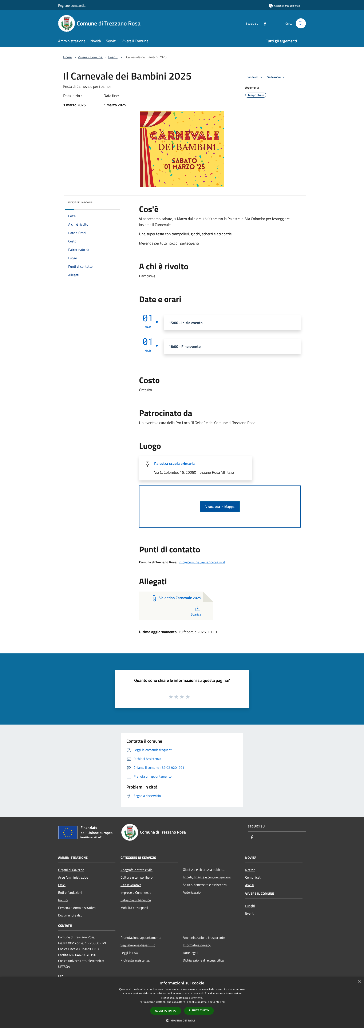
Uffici (62, 884)
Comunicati (253, 877)
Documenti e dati (70, 915)
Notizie (250, 869)
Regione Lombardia (72, 5)
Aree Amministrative (73, 877)
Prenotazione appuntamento (140, 937)
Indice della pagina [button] (80, 202)
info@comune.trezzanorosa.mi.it (202, 562)
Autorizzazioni (193, 892)
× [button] (359, 981)
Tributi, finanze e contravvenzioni (207, 877)
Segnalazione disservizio (137, 945)
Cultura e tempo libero (136, 877)
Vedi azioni (274, 77)
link (222, 1002)
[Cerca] (301, 23)
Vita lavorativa (130, 884)
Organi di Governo (71, 869)
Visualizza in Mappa (219, 506)
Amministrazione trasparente (204, 937)
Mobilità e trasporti (134, 907)
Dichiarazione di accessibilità (203, 960)
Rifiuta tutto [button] (199, 1010)
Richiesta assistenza (135, 960)
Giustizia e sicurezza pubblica (204, 869)
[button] (182, 1020)
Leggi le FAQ (129, 952)
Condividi (253, 77)
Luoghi (250, 905)
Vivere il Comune (90, 57)
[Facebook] (263, 23)
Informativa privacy (197, 945)
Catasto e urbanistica (135, 900)
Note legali (190, 952)
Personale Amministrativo (76, 907)
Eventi (113, 57)
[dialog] (182, 1002)
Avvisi (249, 884)
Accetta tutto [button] (165, 1010)
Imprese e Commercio (135, 892)
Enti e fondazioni (70, 892)
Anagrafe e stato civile (136, 869)
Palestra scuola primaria (174, 463)
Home (67, 57)
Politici (63, 900)
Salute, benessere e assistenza (205, 884)
